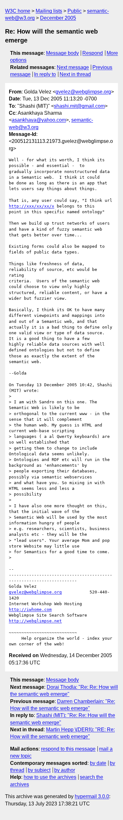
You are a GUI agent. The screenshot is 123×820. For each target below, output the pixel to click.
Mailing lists (49, 11)
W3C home (17, 11)
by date (98, 763)
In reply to (45, 74)
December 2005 (58, 18)
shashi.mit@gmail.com (79, 106)
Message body (62, 53)
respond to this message (68, 749)
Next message (73, 67)
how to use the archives (50, 777)
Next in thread (75, 74)
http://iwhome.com (30, 609)
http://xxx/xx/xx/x (31, 206)
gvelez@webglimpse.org (83, 91)
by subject (39, 770)
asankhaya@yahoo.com (39, 120)
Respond (92, 53)
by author (64, 770)
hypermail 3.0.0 (92, 796)
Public (74, 11)
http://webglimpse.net (35, 620)
